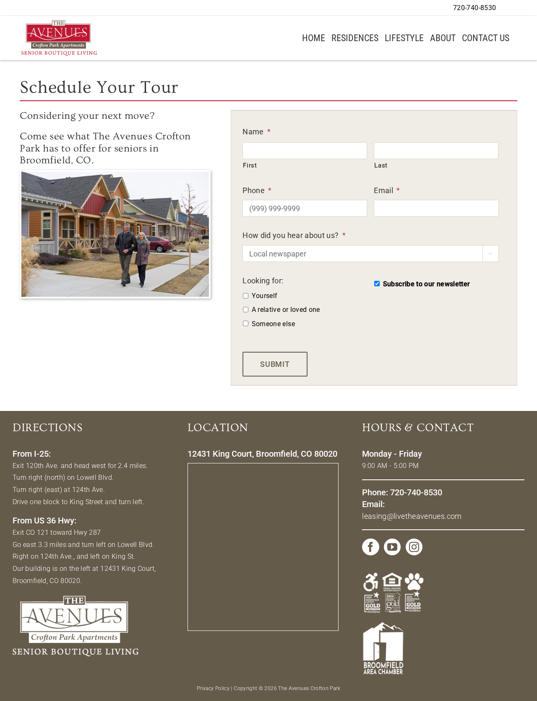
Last (381, 165)
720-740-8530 (474, 8)
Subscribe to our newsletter (426, 284)
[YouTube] (392, 547)
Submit (274, 364)
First (250, 165)
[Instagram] (414, 547)
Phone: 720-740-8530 (402, 492)
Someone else (273, 324)
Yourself (265, 296)
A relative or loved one (286, 310)
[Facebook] (370, 547)
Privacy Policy (213, 688)
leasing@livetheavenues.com (411, 516)
